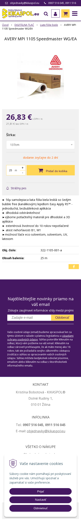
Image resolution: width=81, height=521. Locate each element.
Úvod (5, 25)
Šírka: (11, 135)
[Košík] (65, 13)
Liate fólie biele (49, 25)
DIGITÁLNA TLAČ (24, 25)
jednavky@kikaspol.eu (48, 431)
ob (29, 431)
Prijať (40, 491)
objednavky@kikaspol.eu (24, 3)
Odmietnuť (41, 508)
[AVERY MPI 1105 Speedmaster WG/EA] (40, 76)
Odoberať (62, 317)
